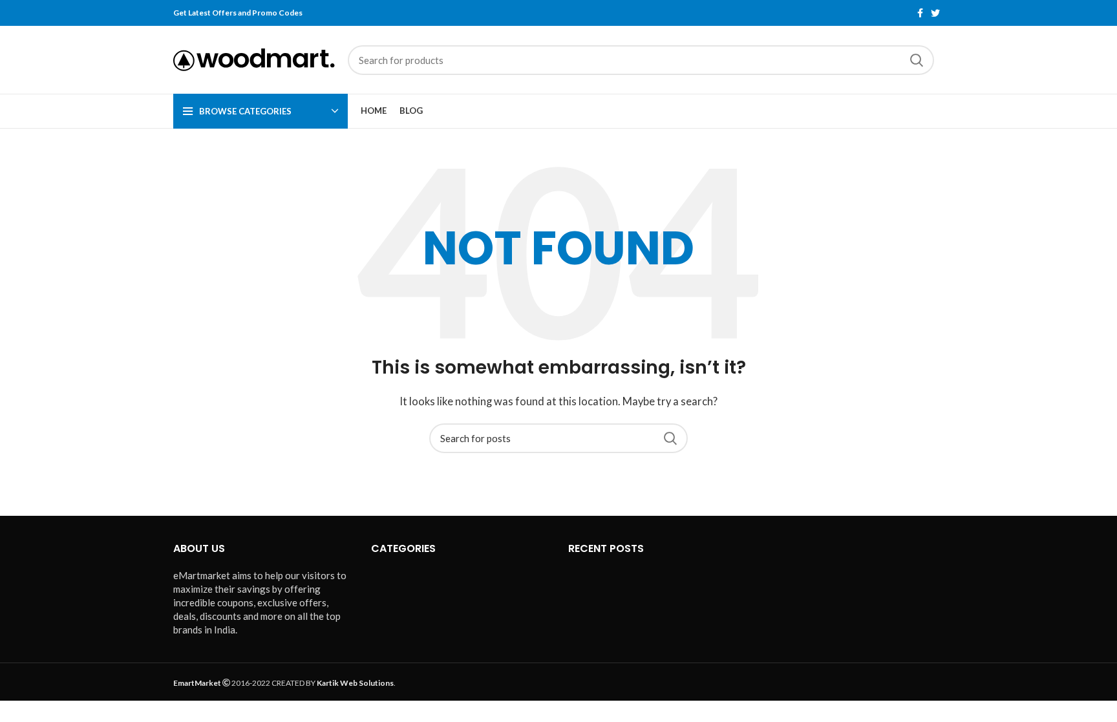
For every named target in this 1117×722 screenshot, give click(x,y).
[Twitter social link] (935, 13)
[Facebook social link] (920, 13)
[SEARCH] (916, 60)
